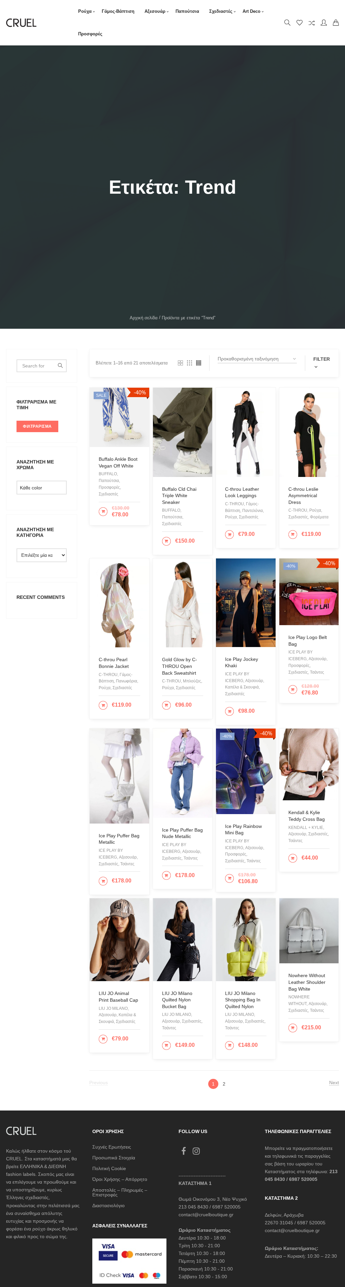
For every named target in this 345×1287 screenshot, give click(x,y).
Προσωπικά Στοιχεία (113, 1157)
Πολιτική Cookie (109, 1168)
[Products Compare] (312, 23)
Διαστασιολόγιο (108, 1205)
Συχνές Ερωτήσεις (111, 1147)
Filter (321, 359)
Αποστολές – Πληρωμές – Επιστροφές (119, 1192)
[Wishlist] (299, 23)
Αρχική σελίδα (144, 317)
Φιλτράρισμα (37, 426)
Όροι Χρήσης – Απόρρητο (119, 1179)
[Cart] (336, 23)
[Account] (324, 23)
